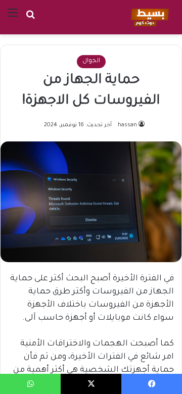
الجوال (91, 61)
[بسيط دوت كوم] (148, 17)
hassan (127, 125)
